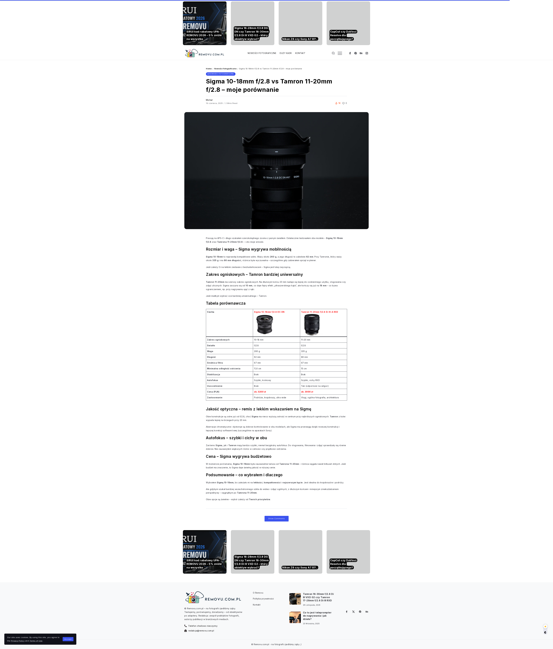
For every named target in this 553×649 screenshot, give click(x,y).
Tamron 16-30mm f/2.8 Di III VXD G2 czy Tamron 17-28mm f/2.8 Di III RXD (318, 597)
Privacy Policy (17, 641)
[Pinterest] (356, 53)
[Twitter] (353, 612)
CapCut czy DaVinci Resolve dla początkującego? (343, 35)
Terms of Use (36, 641)
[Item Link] (205, 23)
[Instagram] (367, 53)
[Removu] (204, 53)
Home (209, 69)
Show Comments (276, 518)
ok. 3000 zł (307, 391)
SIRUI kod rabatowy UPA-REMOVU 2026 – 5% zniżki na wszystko (204, 35)
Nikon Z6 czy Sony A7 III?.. (300, 38)
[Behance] (361, 53)
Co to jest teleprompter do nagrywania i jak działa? (317, 615)
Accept (68, 639)
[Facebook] (350, 53)
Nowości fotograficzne (225, 69)
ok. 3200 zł (260, 391)
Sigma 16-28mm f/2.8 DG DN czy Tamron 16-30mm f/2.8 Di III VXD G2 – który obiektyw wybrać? (251, 33)
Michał (209, 100)
